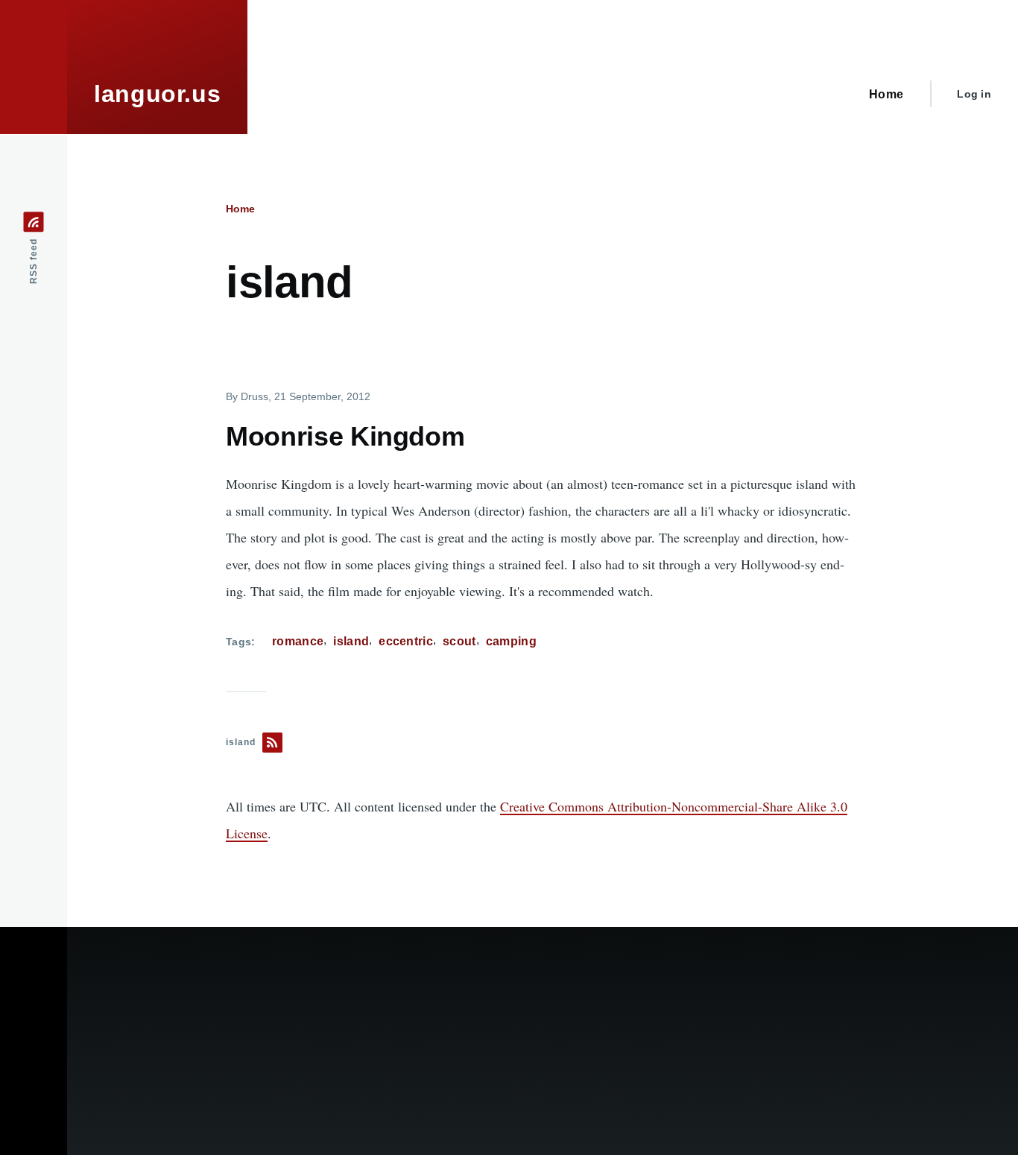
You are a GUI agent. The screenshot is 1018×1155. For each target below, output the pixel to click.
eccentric (406, 641)
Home (240, 209)
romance (297, 641)
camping (511, 641)
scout (459, 641)
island (351, 641)
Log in (974, 94)
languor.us (157, 93)
